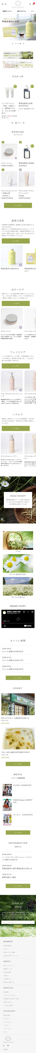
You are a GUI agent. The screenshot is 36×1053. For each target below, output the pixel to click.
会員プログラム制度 (9, 952)
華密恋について (7, 11)
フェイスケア (7, 1022)
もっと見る (18, 205)
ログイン (6, 949)
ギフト (5, 1032)
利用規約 (6, 992)
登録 (18, 926)
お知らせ (6, 975)
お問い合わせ (7, 1002)
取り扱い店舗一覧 (8, 982)
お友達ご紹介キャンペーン (11, 955)
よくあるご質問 (8, 1005)
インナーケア (7, 1028)
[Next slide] (23, 43)
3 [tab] (20, 122)
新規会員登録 (7, 945)
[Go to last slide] (12, 43)
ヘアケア (6, 1025)
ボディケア (6, 1018)
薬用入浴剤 (6, 1015)
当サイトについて (8, 965)
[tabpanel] (9, 100)
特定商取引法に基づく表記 (11, 998)
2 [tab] (18, 122)
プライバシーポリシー (9, 995)
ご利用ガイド (7, 979)
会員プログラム (21, 11)
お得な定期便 (7, 972)
